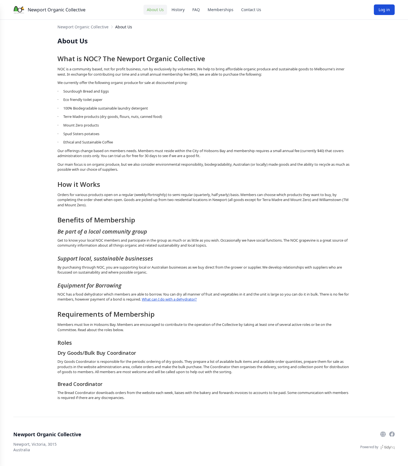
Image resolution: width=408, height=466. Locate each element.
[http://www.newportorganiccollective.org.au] (383, 434)
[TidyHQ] (388, 447)
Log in (384, 9)
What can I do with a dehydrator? (169, 299)
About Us (155, 9)
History (178, 9)
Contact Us (251, 9)
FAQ (196, 9)
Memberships (220, 9)
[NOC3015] (392, 434)
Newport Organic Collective (56, 10)
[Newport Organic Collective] (18, 9)
